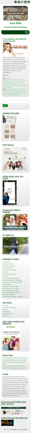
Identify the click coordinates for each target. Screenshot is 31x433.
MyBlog (13, 83)
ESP (12, 81)
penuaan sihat (19, 83)
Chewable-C (22, 80)
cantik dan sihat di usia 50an (18, 89)
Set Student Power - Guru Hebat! (11, 288)
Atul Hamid (5, 305)
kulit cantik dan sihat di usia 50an (18, 91)
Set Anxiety (5, 276)
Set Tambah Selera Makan (9, 266)
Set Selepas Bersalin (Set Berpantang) (12, 280)
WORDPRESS (25, 429)
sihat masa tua (6, 93)
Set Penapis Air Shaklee (8, 294)
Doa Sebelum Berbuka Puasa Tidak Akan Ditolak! (14, 360)
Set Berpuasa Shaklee (8, 264)
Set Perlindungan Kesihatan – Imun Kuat (13, 296)
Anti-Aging (11, 80)
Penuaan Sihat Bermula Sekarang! (15, 27)
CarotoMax (16, 80)
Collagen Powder (7, 81)
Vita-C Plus (21, 85)
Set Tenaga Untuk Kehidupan (10, 270)
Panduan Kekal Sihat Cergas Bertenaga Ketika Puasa (14, 363)
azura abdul (9, 89)
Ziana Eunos (6, 315)
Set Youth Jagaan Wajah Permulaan (11, 292)
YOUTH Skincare (7, 87)
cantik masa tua (6, 91)
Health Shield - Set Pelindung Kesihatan (12, 282)
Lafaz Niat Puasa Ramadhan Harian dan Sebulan (14, 368)
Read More (5, 75)
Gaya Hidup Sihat (17, 81)
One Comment (17, 95)
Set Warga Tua (6, 262)
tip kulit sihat (9, 95)
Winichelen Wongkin (7, 313)
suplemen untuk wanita (15, 93)
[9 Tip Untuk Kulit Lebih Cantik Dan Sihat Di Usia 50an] (15, 50)
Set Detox (5, 272)
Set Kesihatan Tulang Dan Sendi (10, 286)
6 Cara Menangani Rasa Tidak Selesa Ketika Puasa (15, 358)
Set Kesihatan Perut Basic (9, 274)
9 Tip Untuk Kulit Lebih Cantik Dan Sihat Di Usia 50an (14, 39)
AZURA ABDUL (14, 429)
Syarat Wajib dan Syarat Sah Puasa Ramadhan (14, 366)
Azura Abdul (15, 23)
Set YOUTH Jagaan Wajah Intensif (11, 290)
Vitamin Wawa (6, 311)
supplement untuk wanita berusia (10, 85)
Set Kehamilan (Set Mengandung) (11, 278)
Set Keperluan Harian (8, 268)
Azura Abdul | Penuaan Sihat (9, 307)
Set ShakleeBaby (7, 284)
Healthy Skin (9, 83)
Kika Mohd (5, 309)
